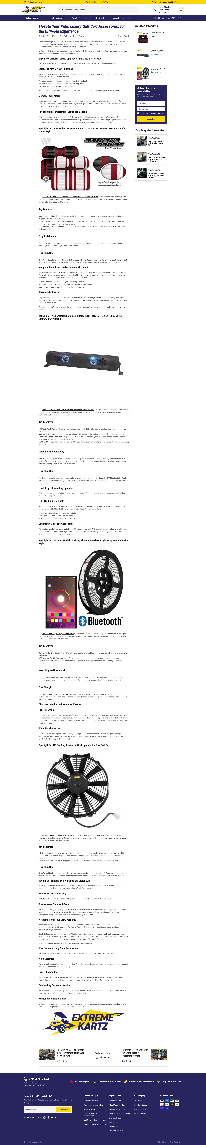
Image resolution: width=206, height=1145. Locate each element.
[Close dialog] (125, 549)
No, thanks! (103, 592)
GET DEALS (103, 584)
